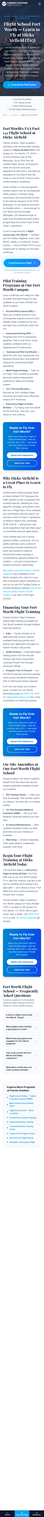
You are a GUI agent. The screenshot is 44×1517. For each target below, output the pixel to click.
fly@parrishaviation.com (18, 697)
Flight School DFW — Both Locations (21, 1112)
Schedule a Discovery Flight (22, 1142)
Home (5, 115)
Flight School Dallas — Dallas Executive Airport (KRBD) (22, 1097)
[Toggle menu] (39, 3)
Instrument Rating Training (21, 1122)
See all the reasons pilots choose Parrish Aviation (22, 591)
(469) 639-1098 (22, 463)
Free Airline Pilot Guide (23, 84)
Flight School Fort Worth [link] (29, 115)
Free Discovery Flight (20, 263)
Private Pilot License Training (22, 1117)
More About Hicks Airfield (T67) (21, 1104)
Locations (14, 115)
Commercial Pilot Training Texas (21, 1127)
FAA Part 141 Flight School (21, 1138)
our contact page (24, 917)
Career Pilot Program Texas (22, 1133)
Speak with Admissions (22, 455)
